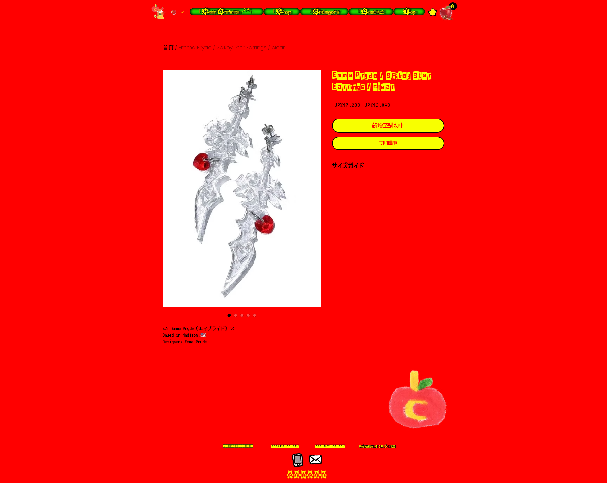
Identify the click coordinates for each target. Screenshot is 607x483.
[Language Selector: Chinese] (177, 12)
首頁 (168, 47)
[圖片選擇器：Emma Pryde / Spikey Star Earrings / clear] (229, 315)
